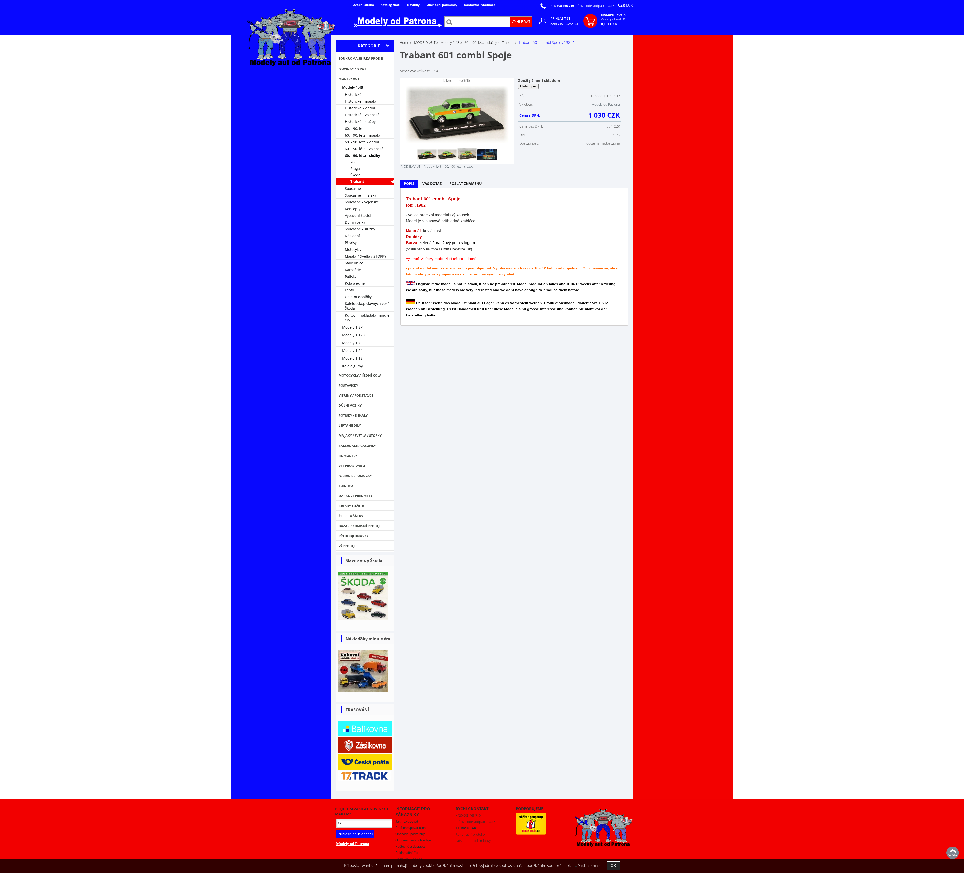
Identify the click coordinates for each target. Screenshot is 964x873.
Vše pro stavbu (352, 465)
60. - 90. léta (355, 128)
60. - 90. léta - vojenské (364, 148)
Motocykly (353, 249)
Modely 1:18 (352, 358)
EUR (629, 5)
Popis (409, 183)
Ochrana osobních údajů (413, 840)
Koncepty (352, 208)
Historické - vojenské (362, 114)
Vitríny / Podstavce (356, 395)
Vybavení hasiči (358, 215)
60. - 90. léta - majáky (363, 135)
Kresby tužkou (352, 506)
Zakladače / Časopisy (357, 445)
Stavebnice (354, 263)
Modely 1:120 (353, 335)
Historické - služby (360, 121)
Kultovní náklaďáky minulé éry (367, 317)
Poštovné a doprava (410, 846)
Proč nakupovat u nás (411, 828)
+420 (562, 5)
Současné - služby (360, 229)
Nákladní (352, 235)
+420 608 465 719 (468, 815)
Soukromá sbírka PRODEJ (361, 58)
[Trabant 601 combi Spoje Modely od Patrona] (457, 115)
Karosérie (353, 269)
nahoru (952, 853)
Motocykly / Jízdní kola (360, 375)
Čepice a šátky (351, 516)
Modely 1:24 (352, 350)
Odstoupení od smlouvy (473, 840)
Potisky (350, 276)
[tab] (409, 184)
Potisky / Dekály (353, 415)
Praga (355, 168)
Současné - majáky (360, 195)
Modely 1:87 (352, 327)
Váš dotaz (432, 183)
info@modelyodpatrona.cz (594, 5)
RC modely (348, 455)
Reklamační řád (406, 853)
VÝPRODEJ (347, 546)
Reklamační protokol (471, 834)
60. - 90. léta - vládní (362, 142)
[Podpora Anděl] (531, 833)
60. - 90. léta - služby (459, 166)
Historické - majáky (361, 101)
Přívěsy (351, 242)
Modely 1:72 (352, 342)
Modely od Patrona (606, 104)
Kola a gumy (355, 283)
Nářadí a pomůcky (355, 475)
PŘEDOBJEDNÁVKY (354, 536)
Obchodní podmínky (442, 5)
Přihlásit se (560, 18)
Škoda (355, 175)
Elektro (346, 485)
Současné (353, 188)
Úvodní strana (363, 5)
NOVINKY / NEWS (352, 68)
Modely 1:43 (432, 166)
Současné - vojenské (362, 202)
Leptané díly (350, 425)
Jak (406, 821)
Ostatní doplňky (358, 296)
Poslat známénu (465, 183)
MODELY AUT (410, 166)
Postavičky (348, 385)
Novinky (413, 5)
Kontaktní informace (479, 5)
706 (353, 162)
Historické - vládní (360, 108)
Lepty (349, 290)
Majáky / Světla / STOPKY (365, 256)
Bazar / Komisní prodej (359, 526)
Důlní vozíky (355, 222)
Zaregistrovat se (564, 23)
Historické (353, 94)
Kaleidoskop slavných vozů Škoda (367, 306)
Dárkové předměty (355, 495)
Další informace (589, 865)
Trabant (406, 171)
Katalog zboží (390, 5)
